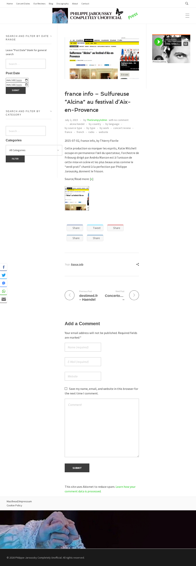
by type (91, 128)
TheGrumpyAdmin (97, 120)
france (68, 132)
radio (91, 132)
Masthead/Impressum (19, 501)
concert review (122, 128)
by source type (73, 128)
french (80, 132)
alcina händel (77, 124)
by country (95, 124)
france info (77, 264)
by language (112, 124)
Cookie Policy (14, 505)
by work (104, 128)
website (103, 132)
